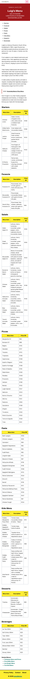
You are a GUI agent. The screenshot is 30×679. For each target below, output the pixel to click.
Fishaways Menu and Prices (12, 659)
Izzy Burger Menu (9, 663)
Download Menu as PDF (15, 17)
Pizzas (6, 30)
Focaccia (6, 25)
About (24, 672)
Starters (6, 23)
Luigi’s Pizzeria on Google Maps (15, 15)
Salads (6, 28)
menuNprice (18, 676)
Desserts (6, 38)
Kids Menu (7, 35)
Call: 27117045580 (15, 13)
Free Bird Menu (8, 665)
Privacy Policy (8, 672)
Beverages (7, 40)
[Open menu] (26, 1)
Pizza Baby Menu (9, 661)
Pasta (5, 33)
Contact (18, 672)
